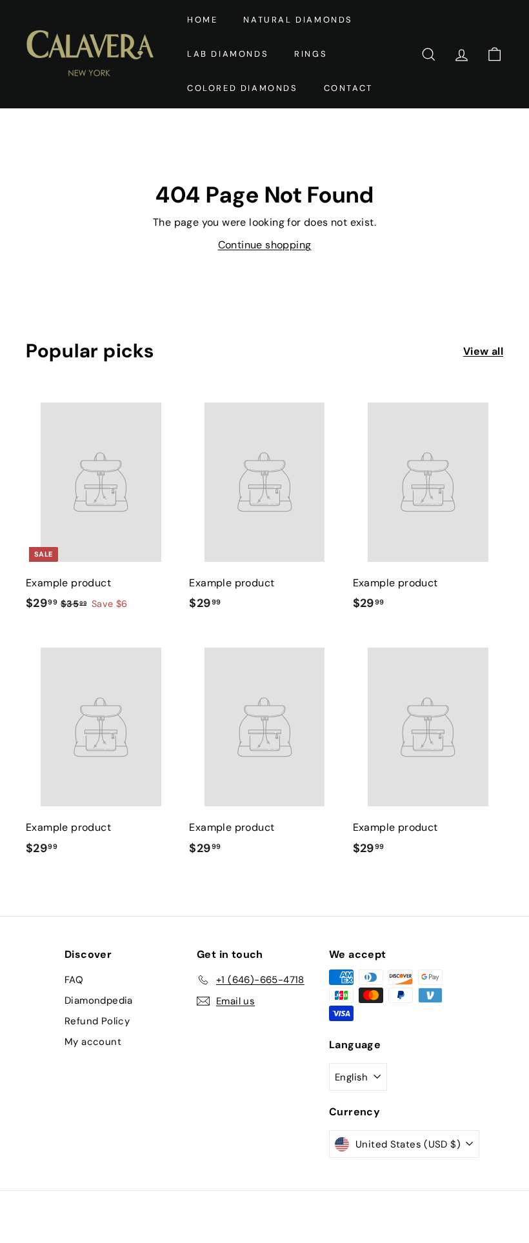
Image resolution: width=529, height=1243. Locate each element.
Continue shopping (265, 245)
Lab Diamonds (227, 53)
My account (93, 1041)
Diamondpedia (99, 1000)
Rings (310, 53)
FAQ (74, 979)
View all (483, 351)
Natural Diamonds (298, 19)
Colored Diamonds (242, 88)
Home (202, 19)
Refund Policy (97, 1021)
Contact (348, 88)
